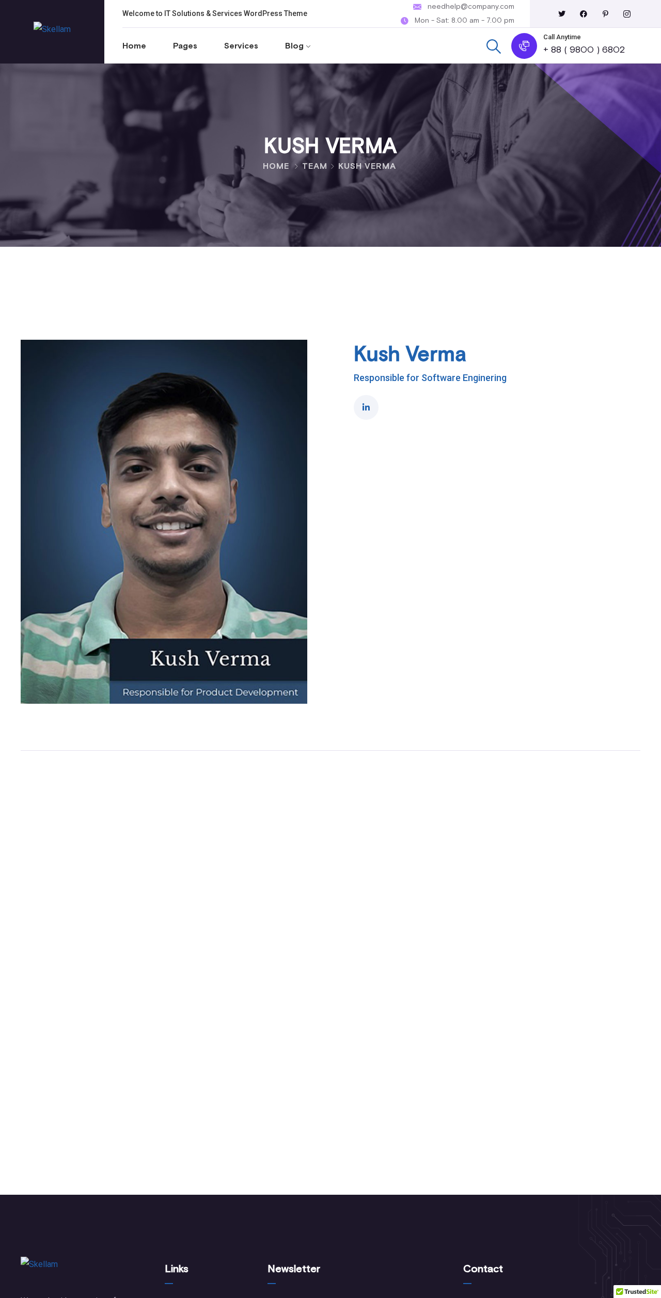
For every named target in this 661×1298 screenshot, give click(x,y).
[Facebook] (583, 14)
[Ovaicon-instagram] (627, 14)
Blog (294, 46)
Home (134, 46)
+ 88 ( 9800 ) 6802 (584, 50)
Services (241, 46)
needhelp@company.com (471, 6)
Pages (185, 46)
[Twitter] (562, 14)
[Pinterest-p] (605, 14)
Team (314, 166)
